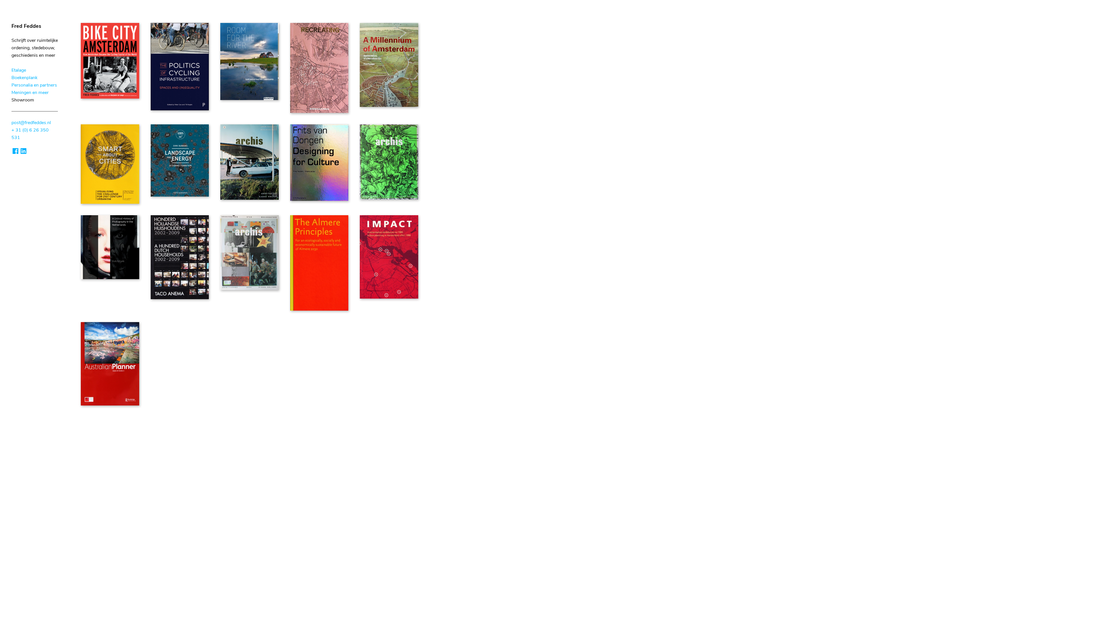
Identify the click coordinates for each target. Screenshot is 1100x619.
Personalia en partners (34, 85)
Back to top (92, 421)
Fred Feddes (26, 26)
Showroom (22, 100)
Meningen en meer (30, 92)
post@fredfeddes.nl (31, 123)
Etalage (18, 70)
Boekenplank (24, 78)
